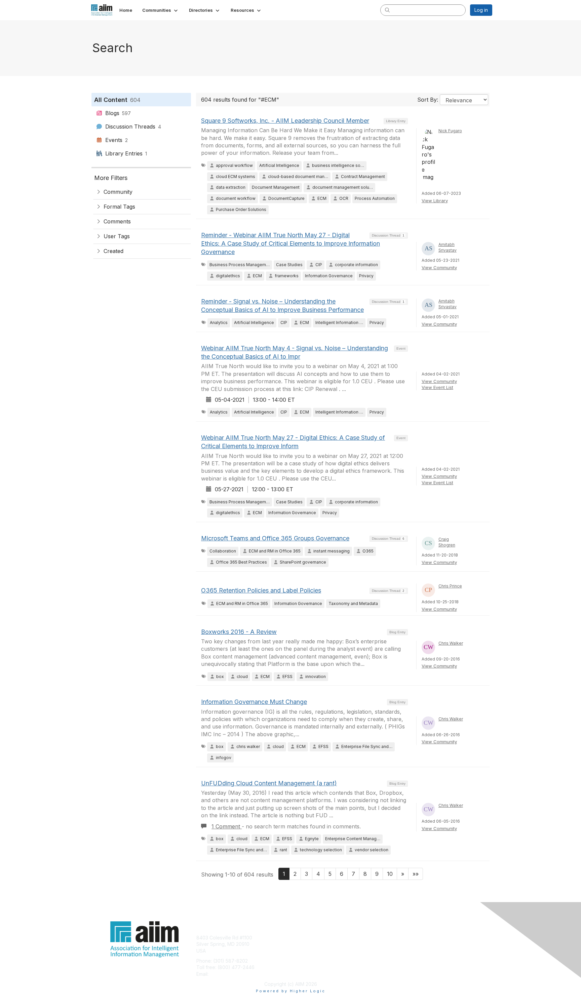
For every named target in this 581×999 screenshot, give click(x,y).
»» (416, 873)
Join (298, 937)
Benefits (302, 944)
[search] (387, 9)
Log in (481, 10)
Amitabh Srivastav (447, 247)
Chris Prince (450, 585)
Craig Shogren (446, 542)
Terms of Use (405, 944)
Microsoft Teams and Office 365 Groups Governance (275, 538)
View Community (439, 267)
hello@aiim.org (226, 974)
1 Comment (226, 826)
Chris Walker (450, 643)
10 (390, 873)
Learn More (306, 951)
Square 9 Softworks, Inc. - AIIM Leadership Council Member (285, 120)
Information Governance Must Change (254, 701)
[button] (160, 10)
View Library (435, 200)
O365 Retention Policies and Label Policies (261, 590)
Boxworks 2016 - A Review (239, 631)
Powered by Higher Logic (290, 991)
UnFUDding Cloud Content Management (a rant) (269, 783)
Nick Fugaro (450, 130)
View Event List (437, 387)
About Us (400, 937)
